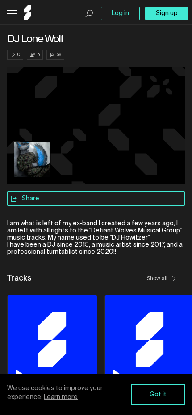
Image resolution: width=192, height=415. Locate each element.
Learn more (61, 397)
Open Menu (12, 13)
